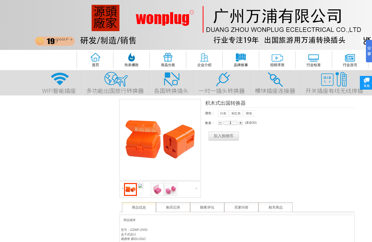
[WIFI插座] (59, 82)
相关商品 (275, 207)
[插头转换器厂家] (94, 59)
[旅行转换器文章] (350, 59)
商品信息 (139, 207)
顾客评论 (207, 207)
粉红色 (236, 113)
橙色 (249, 113)
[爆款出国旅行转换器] (131, 59)
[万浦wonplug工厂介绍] (204, 59)
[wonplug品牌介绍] (241, 59)
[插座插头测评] (277, 59)
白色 (223, 113)
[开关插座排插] (333, 82)
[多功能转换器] (114, 82)
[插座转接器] (275, 82)
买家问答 (241, 207)
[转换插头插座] (167, 59)
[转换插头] (171, 82)
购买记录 (173, 207)
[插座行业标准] (313, 59)
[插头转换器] (221, 82)
